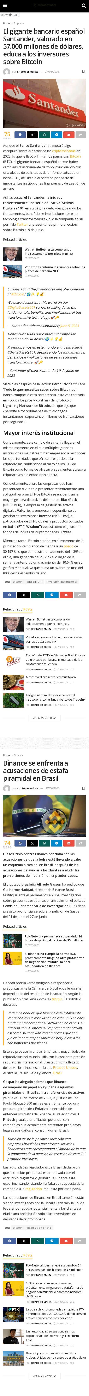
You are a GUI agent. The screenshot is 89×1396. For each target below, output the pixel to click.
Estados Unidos (65, 1067)
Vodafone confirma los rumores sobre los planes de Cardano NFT (55, 269)
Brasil (57, 1073)
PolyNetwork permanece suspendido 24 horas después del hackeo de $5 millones (54, 938)
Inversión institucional (62, 582)
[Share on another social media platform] (81, 134)
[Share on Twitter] (32, 134)
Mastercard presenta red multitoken (51, 677)
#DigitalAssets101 (21, 307)
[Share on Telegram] (56, 134)
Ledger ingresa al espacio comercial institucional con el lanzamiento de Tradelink (55, 697)
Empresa (19, 23)
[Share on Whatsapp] (44, 134)
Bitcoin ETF (34, 582)
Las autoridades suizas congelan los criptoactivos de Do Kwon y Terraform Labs (52, 1335)
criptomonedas (64, 151)
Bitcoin (75, 156)
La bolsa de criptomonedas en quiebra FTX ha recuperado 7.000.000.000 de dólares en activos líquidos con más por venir (56, 1313)
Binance (18, 755)
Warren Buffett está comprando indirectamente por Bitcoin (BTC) (49, 251)
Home (6, 23)
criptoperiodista (27, 71)
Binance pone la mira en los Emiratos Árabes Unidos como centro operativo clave (56, 1355)
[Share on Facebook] (20, 134)
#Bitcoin (17, 294)
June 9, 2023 (69, 325)
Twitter (22, 224)
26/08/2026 (62, 682)
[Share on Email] (69, 134)
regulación (33, 1189)
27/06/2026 (52, 71)
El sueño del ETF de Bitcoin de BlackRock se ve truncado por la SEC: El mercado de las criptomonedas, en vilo (55, 659)
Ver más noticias (45, 717)
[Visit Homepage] (44, 5)
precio (68, 546)
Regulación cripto (39, 1228)
